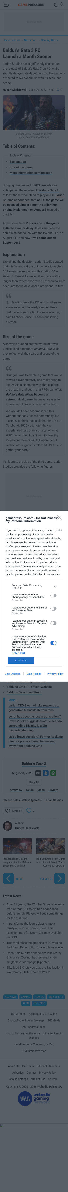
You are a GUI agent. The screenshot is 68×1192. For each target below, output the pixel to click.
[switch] (53, 595)
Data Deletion (13, 673)
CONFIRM (21, 660)
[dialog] (34, 596)
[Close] (60, 518)
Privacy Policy (55, 673)
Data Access (33, 673)
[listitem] (34, 586)
